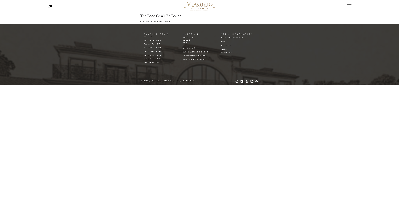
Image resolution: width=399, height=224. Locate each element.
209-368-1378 (201, 56)
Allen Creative (190, 81)
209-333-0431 (205, 52)
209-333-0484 (200, 59)
